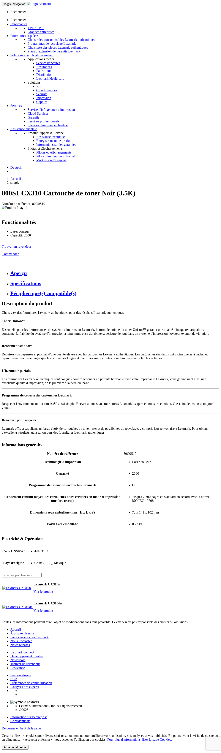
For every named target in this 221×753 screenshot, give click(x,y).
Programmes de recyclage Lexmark (52, 43)
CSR (13, 679)
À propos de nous (22, 633)
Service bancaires (48, 63)
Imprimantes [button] (18, 24)
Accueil (15, 179)
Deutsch (16, 167)
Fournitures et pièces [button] (24, 36)
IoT (38, 86)
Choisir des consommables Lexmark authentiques (61, 39)
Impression (43, 98)
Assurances (44, 67)
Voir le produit (43, 591)
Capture (41, 102)
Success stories (20, 675)
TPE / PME (36, 28)
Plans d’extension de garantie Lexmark (54, 51)
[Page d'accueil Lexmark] (39, 4)
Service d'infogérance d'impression (51, 109)
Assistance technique (50, 137)
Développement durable (26, 656)
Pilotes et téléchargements (53, 152)
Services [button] (16, 106)
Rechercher (18, 12)
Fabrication (44, 71)
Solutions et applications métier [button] (31, 55)
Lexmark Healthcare (50, 78)
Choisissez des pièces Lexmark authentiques (58, 47)
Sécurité (41, 94)
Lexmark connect (22, 652)
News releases (20, 645)
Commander (10, 254)
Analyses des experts (24, 687)
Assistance (17, 668)
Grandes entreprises (41, 32)
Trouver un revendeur (25, 664)
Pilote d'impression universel (55, 156)
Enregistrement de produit (53, 141)
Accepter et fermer (15, 747)
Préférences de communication (31, 683)
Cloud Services (46, 90)
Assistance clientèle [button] (23, 129)
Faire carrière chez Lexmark (29, 637)
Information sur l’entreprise (28, 717)
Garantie (33, 117)
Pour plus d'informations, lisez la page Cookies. (139, 739)
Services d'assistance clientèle (48, 125)
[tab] (114, 273)
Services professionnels (43, 121)
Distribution (44, 74)
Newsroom (17, 660)
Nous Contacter (21, 641)
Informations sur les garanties (56, 144)
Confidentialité (20, 721)
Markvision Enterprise (51, 160)
